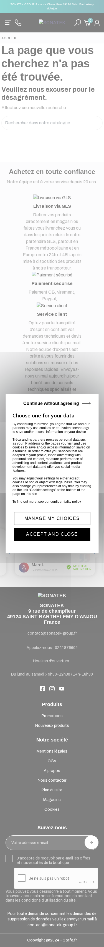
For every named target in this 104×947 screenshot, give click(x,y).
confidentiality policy (65, 502)
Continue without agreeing (51, 403)
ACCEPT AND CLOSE (52, 534)
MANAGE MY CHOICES (52, 518)
